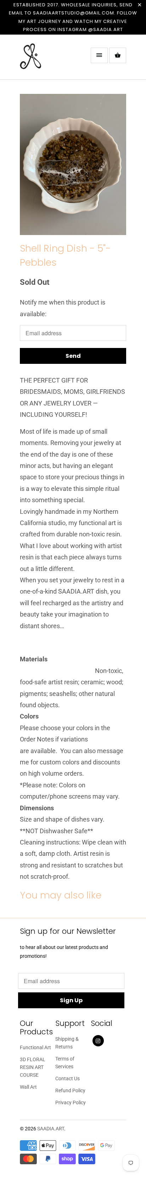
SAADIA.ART (50, 1128)
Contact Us (67, 1078)
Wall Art (28, 1087)
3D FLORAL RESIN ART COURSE (32, 1067)
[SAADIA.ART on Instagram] (98, 1040)
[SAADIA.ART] (48, 59)
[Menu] (99, 55)
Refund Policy (70, 1090)
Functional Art (35, 1047)
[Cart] (117, 55)
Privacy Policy (70, 1102)
